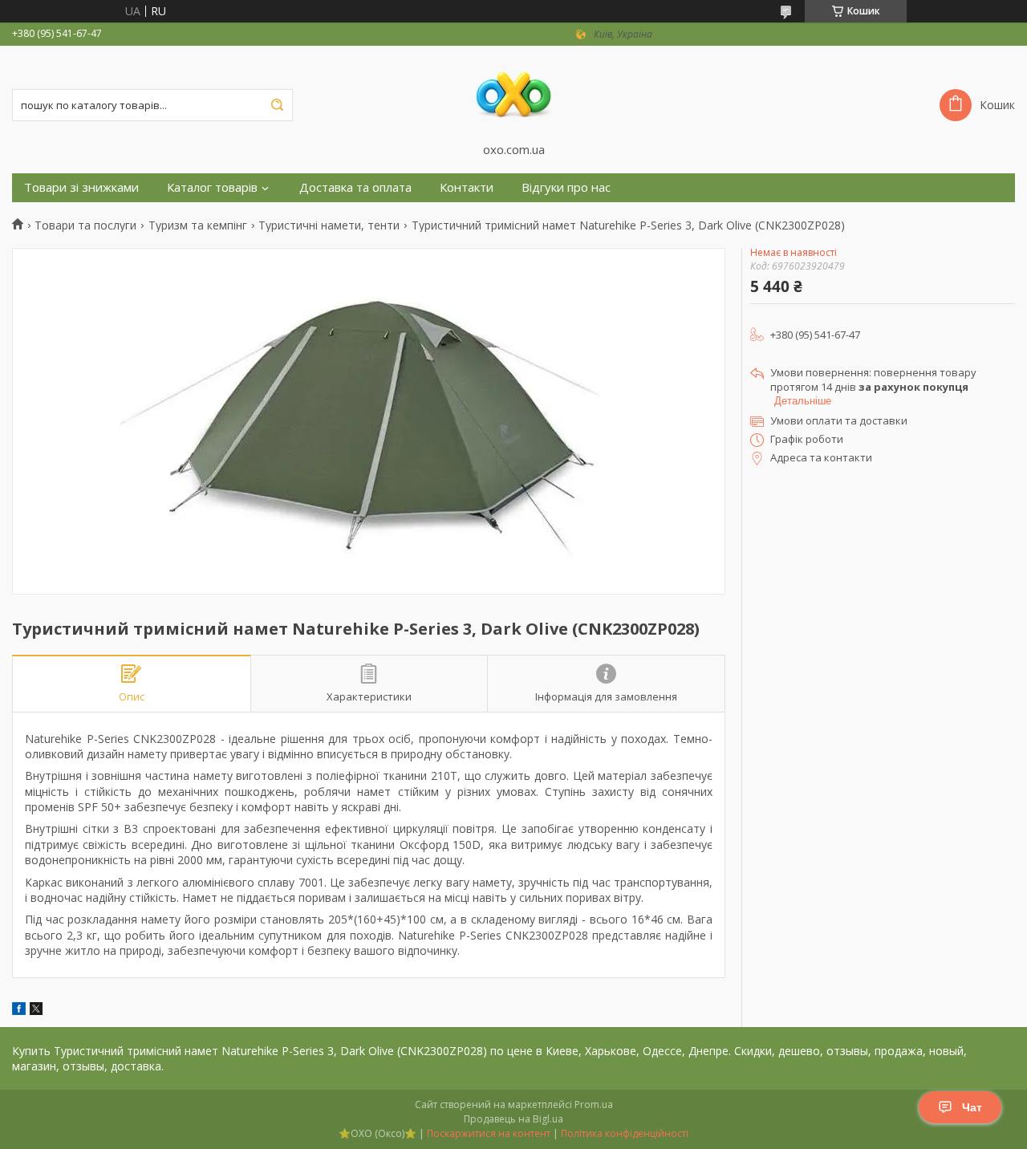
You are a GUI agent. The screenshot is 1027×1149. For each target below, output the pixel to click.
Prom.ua (593, 1104)
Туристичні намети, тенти (329, 225)
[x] (36, 1010)
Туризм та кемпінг (197, 225)
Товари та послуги (85, 225)
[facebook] (19, 1010)
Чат (972, 1107)
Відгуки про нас (566, 187)
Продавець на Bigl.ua (513, 1119)
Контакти (466, 187)
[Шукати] (277, 105)
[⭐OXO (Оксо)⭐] (513, 94)
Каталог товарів (212, 187)
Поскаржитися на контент (488, 1133)
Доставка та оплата (355, 187)
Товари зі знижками (81, 187)
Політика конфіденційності (624, 1133)
